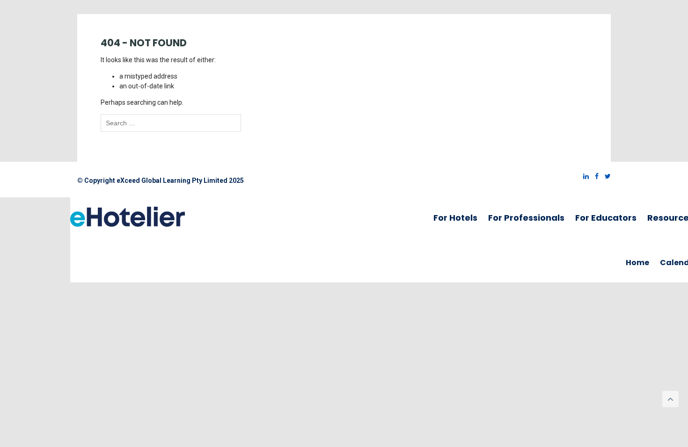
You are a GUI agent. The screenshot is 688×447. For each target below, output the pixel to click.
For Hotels (455, 218)
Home (637, 262)
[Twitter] (605, 176)
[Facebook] (594, 176)
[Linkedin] (583, 176)
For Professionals (526, 218)
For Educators (606, 218)
